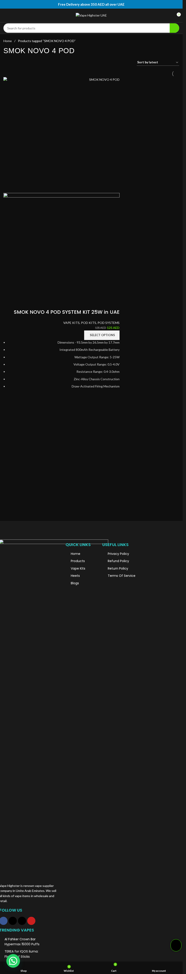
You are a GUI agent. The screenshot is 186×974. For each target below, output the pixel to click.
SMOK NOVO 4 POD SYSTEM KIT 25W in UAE (67, 312)
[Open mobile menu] (5, 15)
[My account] (171, 15)
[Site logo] (91, 15)
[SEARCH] (174, 28)
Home (7, 41)
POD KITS (88, 323)
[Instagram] (13, 921)
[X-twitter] (22, 921)
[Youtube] (31, 921)
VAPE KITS (71, 323)
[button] (13, 961)
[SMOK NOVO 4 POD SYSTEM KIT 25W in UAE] (61, 135)
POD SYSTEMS (109, 323)
